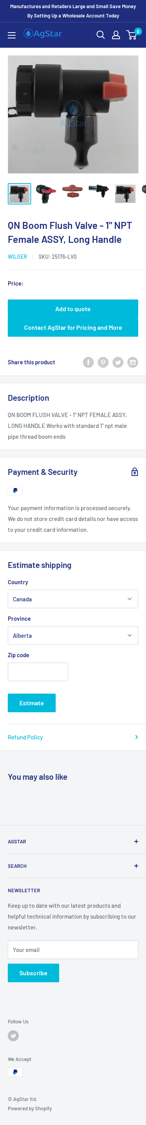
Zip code (18, 654)
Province (19, 618)
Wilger (17, 256)
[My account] (116, 35)
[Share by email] (132, 362)
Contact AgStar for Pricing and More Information (73, 330)
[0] (132, 35)
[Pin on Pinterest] (103, 362)
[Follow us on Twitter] (13, 1035)
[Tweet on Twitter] (118, 362)
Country (18, 581)
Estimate (31, 702)
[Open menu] (12, 35)
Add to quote (73, 308)
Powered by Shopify (30, 1108)
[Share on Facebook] (88, 362)
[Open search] (101, 35)
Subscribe (33, 972)
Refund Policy (25, 737)
